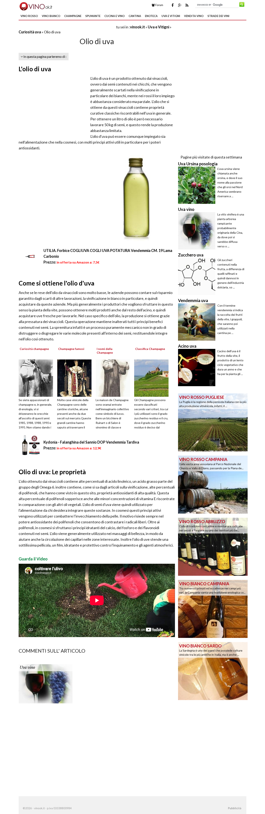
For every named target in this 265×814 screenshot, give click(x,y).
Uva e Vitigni (170, 16)
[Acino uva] (197, 367)
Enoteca (151, 16)
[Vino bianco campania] (213, 608)
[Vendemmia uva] (197, 322)
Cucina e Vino (114, 16)
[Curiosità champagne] (37, 377)
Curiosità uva (30, 32)
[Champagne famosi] (75, 377)
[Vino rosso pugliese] (213, 422)
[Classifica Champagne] (152, 377)
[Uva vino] (45, 683)
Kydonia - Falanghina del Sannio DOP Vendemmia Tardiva (91, 442)
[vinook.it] (35, 6)
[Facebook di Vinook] (172, 5)
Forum (159, 5)
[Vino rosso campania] (213, 484)
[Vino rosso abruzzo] (213, 546)
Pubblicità (234, 808)
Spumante (92, 16)
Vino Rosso (29, 16)
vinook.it (137, 27)
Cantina (135, 16)
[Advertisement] (67, 26)
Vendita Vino (194, 16)
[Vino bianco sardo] (213, 670)
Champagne (72, 16)
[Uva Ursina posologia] (197, 185)
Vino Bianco (51, 16)
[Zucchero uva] (197, 276)
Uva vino (27, 667)
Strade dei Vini (218, 16)
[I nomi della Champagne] (114, 377)
